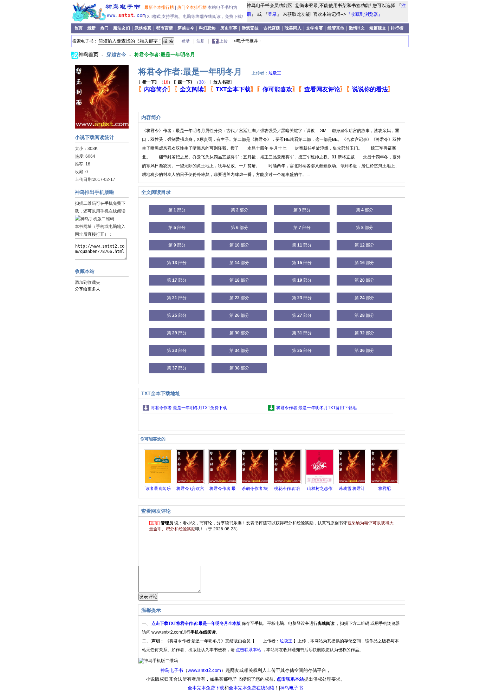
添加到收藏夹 (87, 282)
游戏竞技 (251, 28)
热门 (105, 28)
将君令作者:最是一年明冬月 (164, 54)
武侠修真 (143, 28)
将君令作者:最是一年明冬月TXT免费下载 (189, 407)
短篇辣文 (377, 28)
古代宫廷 (271, 28)
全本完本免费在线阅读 (251, 687)
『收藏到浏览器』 (364, 14)
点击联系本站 (249, 649)
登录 (272, 14)
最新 (92, 28)
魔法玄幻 (121, 28)
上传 (223, 41)
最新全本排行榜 (159, 7)
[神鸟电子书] (109, 20)
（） (155, 82)
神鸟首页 (89, 54)
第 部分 (177, 210)
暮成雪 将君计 (352, 488)
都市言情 (164, 28)
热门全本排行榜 (192, 7)
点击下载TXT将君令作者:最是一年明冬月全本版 (196, 623)
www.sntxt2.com (204, 670)
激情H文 (357, 28)
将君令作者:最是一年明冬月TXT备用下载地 (316, 407)
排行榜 (397, 28)
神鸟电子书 (171, 670)
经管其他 (335, 28)
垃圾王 (274, 73)
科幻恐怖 (207, 28)
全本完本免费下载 (206, 687)
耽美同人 (293, 28)
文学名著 (314, 28)
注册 (201, 41)
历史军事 (228, 28)
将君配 (384, 488)
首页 (79, 28)
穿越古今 (185, 28)
